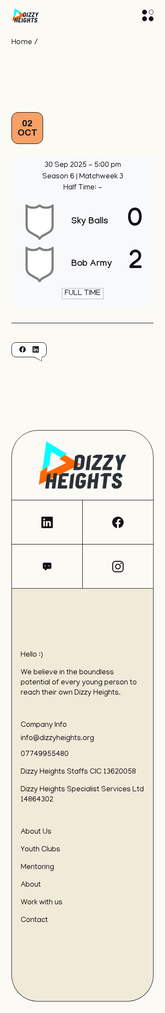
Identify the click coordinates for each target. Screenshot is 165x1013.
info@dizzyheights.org (57, 739)
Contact (34, 921)
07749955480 (45, 755)
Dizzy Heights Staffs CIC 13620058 (78, 772)
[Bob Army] (82, 264)
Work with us (41, 903)
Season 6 (59, 177)
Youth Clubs (40, 850)
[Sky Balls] (82, 222)
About (31, 885)
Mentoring (37, 868)
